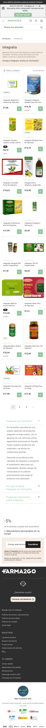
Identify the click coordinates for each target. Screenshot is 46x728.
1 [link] (13, 407)
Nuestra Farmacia (9, 641)
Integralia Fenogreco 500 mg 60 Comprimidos (32, 224)
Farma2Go (6, 39)
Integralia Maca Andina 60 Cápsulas (12, 347)
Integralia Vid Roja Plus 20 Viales (33, 387)
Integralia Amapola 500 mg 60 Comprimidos (12, 264)
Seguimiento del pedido (11, 667)
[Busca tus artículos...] (41, 27)
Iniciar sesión (7, 664)
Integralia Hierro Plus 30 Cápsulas (33, 305)
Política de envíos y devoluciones (15, 615)
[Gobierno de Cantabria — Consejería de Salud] (34, 718)
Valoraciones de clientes (12, 648)
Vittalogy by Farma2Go (11, 678)
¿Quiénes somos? (9, 637)
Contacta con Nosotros (21, 599)
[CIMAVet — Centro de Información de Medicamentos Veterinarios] (34, 711)
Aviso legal (6, 625)
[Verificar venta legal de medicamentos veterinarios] (12, 718)
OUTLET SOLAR (23, 15)
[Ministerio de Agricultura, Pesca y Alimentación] (23, 718)
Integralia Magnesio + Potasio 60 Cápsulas (11, 101)
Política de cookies (9, 622)
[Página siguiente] (33, 407)
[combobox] (23, 27)
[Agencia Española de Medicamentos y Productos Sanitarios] (12, 711)
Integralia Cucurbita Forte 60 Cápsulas (10, 184)
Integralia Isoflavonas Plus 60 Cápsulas (11, 224)
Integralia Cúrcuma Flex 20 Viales (12, 387)
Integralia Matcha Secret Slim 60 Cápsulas (10, 305)
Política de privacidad (11, 618)
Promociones (7, 645)
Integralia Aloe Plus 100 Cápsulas (34, 347)
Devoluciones (7, 671)
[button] (25, 20)
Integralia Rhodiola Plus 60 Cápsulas (34, 141)
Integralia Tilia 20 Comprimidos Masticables (31, 264)
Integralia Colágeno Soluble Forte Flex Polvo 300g (34, 101)
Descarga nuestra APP (11, 674)
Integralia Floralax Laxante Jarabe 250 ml (11, 141)
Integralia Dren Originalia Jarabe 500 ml (33, 184)
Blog (4, 652)
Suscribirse (33, 544)
